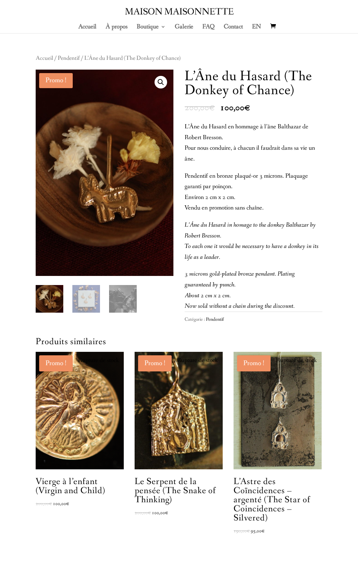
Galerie (184, 27)
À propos (117, 27)
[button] (161, 82)
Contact (233, 27)
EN (256, 27)
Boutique (148, 27)
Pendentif (69, 58)
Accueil (87, 27)
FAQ (208, 27)
